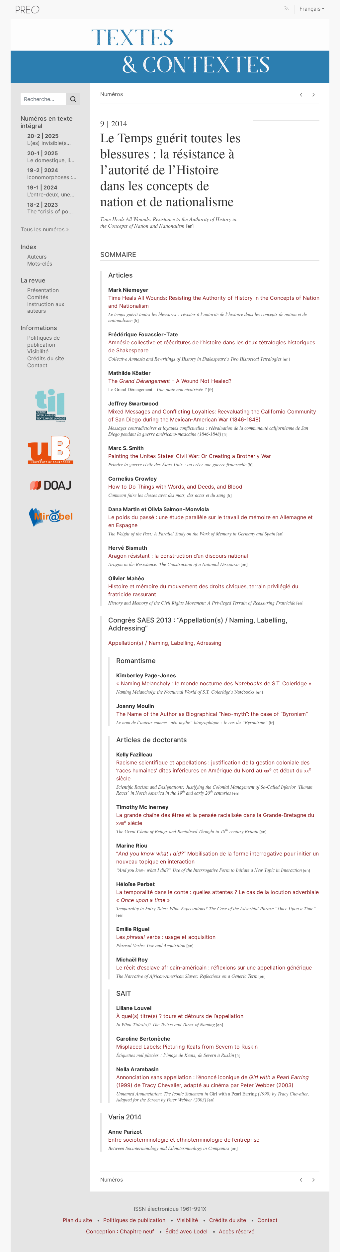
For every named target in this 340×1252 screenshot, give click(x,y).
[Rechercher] (73, 99)
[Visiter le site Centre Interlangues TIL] (50, 405)
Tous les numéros (42, 229)
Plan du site (77, 1220)
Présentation (43, 290)
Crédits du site (45, 358)
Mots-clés (39, 263)
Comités (37, 297)
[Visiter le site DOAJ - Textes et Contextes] (50, 485)
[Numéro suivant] (313, 95)
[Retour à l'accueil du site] (170, 50)
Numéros (111, 94)
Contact (37, 365)
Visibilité (37, 351)
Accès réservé (236, 1231)
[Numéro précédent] (301, 95)
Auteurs (36, 256)
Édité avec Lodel (186, 1231)
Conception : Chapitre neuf (120, 1231)
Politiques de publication (43, 341)
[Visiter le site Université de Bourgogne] (50, 450)
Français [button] (309, 8)
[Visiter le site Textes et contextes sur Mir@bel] (50, 517)
